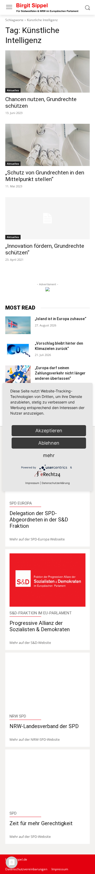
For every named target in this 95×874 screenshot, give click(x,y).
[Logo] (47, 7)
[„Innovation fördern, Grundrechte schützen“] (47, 218)
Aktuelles (13, 90)
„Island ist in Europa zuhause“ (60, 319)
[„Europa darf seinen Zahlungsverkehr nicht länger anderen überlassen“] (18, 374)
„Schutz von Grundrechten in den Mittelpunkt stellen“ (44, 175)
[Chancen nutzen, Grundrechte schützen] (47, 71)
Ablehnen (48, 443)
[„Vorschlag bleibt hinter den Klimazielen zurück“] (18, 350)
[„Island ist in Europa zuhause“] (18, 325)
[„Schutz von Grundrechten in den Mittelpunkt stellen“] (47, 145)
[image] (48, 580)
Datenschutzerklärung (56, 482)
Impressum (32, 482)
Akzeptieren (48, 430)
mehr (49, 455)
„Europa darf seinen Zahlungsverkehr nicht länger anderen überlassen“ (60, 373)
